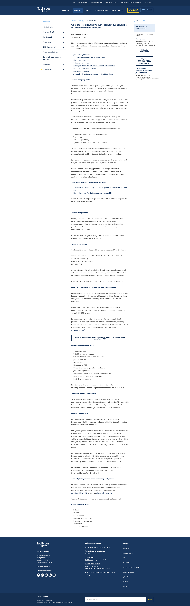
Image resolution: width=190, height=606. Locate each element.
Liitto (112, 10)
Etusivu (74, 21)
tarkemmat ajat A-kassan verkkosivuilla (97, 568)
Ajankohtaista (100, 10)
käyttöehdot (68, 602)
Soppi (116, 2)
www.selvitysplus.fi (78, 330)
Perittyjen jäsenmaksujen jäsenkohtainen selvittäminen (94, 66)
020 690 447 (89, 553)
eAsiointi (132, 10)
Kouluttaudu (126, 562)
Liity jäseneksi (47, 37)
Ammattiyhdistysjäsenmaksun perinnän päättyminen (93, 74)
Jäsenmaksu (47, 42)
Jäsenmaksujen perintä (82, 54)
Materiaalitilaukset (96, 2)
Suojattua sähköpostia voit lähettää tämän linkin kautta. (144, 60)
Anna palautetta (128, 553)
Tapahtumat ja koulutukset (131, 567)
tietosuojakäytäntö (58, 602)
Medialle (125, 581)
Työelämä (65, 10)
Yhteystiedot (147, 10)
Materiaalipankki (83, 2)
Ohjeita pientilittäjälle (81, 71)
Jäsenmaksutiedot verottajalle (84, 68)
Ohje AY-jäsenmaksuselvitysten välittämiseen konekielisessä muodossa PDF (100, 338)
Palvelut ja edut (48, 27)
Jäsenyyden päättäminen (51, 52)
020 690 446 (89, 560)
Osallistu (88, 10)
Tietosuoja (126, 586)
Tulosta (138, 21)
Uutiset (125, 558)
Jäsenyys (77, 10)
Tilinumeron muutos (81, 63)
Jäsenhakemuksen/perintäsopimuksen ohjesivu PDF (92, 193)
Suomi (149, 2)
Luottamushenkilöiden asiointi (129, 2)
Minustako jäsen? (48, 32)
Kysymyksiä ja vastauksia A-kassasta (52, 58)
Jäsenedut (46, 64)
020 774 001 (45, 560)
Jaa (146, 21)
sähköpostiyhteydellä (79, 493)
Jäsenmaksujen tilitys (81, 60)
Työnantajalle (47, 69)
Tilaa (150, 599)
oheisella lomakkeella (104, 493)
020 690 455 (89, 566)
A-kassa (107, 2)
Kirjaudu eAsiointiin (144, 51)
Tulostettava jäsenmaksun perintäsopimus (89, 57)
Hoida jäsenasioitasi (49, 47)
